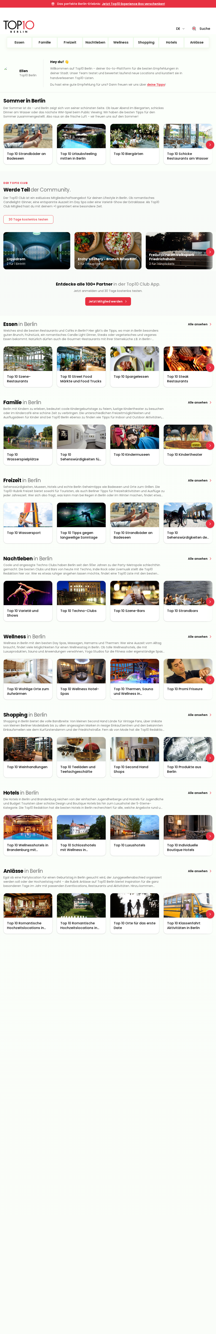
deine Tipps (156, 84)
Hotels (171, 42)
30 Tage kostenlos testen (28, 219)
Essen (19, 42)
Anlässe (197, 42)
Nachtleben (95, 42)
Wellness (120, 42)
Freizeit (70, 42)
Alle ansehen (198, 324)
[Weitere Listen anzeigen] (210, 145)
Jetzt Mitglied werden (106, 301)
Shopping (146, 42)
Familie (45, 42)
